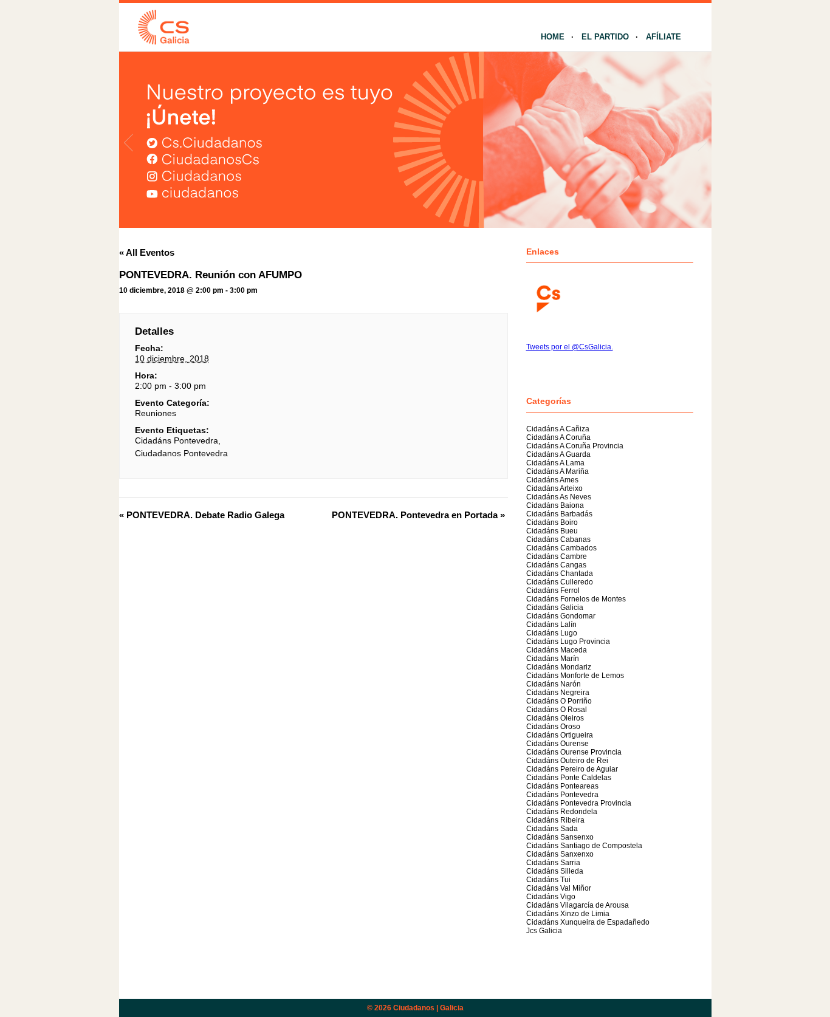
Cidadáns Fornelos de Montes (576, 599)
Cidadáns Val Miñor (558, 888)
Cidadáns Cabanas (558, 539)
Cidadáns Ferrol (553, 590)
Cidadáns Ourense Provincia (574, 752)
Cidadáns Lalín (551, 624)
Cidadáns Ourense (557, 743)
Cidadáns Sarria (553, 862)
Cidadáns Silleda (554, 871)
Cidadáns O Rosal (556, 709)
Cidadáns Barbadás (559, 514)
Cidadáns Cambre (556, 556)
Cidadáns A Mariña (557, 471)
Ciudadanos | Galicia (428, 1008)
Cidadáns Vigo (550, 896)
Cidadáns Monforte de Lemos (575, 675)
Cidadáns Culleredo (559, 582)
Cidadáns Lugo (551, 633)
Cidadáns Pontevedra (176, 440)
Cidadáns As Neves (558, 497)
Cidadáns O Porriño (559, 701)
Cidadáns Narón (553, 684)
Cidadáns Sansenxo (560, 837)
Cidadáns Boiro (552, 522)
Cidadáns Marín (552, 658)
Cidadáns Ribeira (555, 820)
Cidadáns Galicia (554, 607)
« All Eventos (146, 252)
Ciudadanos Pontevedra (181, 453)
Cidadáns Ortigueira (559, 735)
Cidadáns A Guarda (558, 454)
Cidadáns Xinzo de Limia (567, 913)
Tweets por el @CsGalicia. (569, 347)
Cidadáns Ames (552, 480)
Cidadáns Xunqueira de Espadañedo (588, 922)
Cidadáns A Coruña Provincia (574, 446)
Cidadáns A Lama (555, 463)
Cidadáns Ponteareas (562, 786)
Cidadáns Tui (548, 879)
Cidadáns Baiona (555, 505)
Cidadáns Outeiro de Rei (567, 760)
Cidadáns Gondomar (560, 616)
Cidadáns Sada (552, 828)
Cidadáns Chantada (559, 573)
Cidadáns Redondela (561, 811)
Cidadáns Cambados (561, 548)
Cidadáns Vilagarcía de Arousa (577, 905)
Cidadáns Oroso (553, 726)
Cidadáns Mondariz (558, 667)
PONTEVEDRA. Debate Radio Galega (201, 515)
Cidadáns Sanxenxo (560, 854)
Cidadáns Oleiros (555, 718)
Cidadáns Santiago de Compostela (584, 845)
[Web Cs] (547, 297)
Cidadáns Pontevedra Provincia (578, 803)
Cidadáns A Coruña (558, 437)
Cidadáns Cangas (556, 565)
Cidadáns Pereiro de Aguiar (572, 769)
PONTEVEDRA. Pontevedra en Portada (418, 515)
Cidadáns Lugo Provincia (568, 641)
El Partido (605, 36)
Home (552, 36)
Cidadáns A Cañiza (557, 429)
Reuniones (155, 413)
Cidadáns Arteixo (554, 488)
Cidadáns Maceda (556, 650)
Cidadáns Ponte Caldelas (568, 777)
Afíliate (663, 36)
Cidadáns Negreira (557, 692)
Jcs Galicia (544, 930)
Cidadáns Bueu (552, 531)
